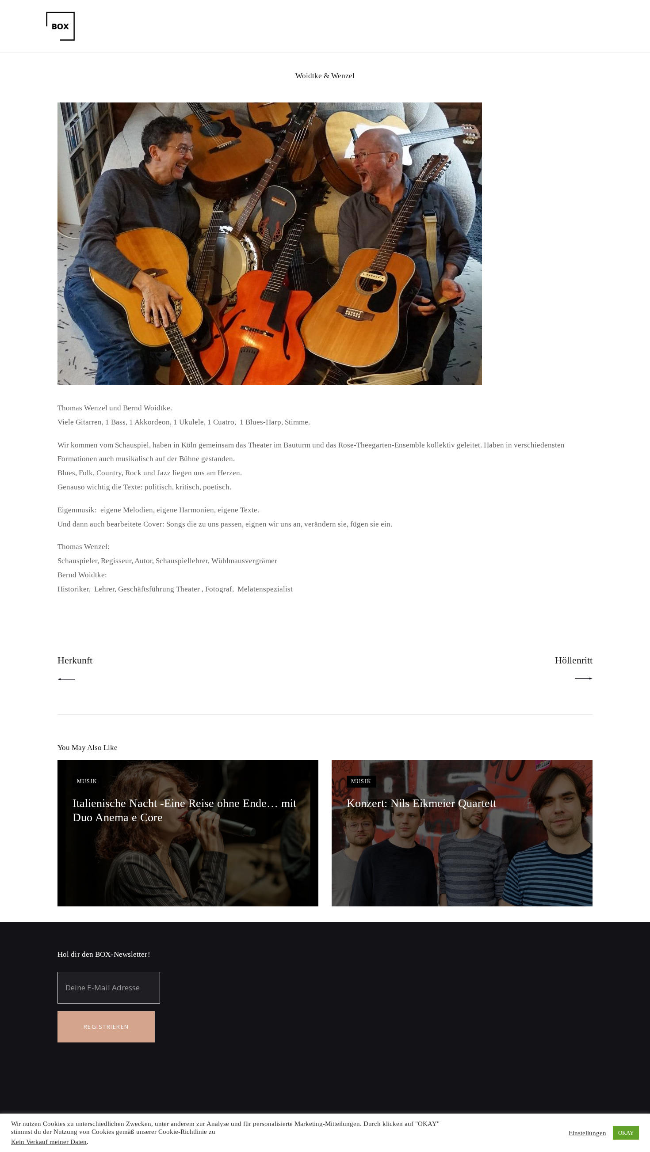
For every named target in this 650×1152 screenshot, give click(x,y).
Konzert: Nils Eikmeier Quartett (421, 803)
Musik (87, 781)
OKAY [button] (626, 1132)
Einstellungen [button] (587, 1133)
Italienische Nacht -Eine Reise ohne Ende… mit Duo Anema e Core (184, 810)
